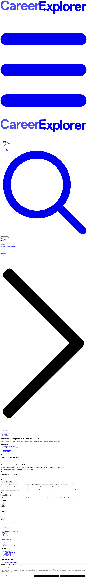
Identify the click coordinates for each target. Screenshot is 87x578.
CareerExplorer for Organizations (9, 562)
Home (4, 141)
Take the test (4, 237)
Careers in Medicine (7, 554)
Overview (5, 529)
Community (5, 146)
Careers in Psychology (7, 555)
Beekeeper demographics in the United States (20, 438)
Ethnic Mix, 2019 (6, 451)
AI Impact (5, 530)
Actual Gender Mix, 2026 (8, 448)
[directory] (43, 447)
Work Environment (7, 537)
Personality (5, 534)
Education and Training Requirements (10, 531)
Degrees (4, 145)
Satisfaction (5, 533)
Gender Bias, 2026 (7, 450)
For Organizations (6, 143)
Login (4, 543)
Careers (4, 144)
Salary (4, 532)
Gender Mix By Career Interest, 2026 (10, 447)
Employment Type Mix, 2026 (9, 446)
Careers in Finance (7, 553)
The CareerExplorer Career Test (9, 545)
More (4, 147)
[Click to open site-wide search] (44, 233)
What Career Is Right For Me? (9, 552)
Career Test (5, 142)
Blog (7, 150)
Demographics (6, 535)
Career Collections (7, 551)
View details (3, 240)
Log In (2, 235)
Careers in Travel (6, 556)
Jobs (6, 149)
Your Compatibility (7, 527)
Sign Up (4, 544)
